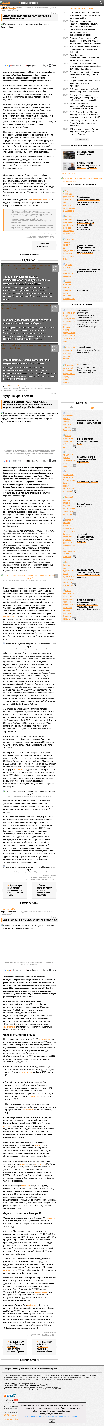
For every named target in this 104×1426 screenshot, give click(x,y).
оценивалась (9, 1027)
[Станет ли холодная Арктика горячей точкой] (69, 353)
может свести (41, 1292)
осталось (7, 1270)
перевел (7, 1126)
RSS (5, 1395)
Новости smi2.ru (8, 909)
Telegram (8, 1395)
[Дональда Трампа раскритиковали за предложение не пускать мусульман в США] (69, 249)
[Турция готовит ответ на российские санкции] (69, 270)
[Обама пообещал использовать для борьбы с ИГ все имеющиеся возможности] (69, 225)
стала (37, 1145)
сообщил (47, 200)
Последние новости (82, 8)
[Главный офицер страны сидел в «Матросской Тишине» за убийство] (69, 506)
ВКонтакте (11, 1395)
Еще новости (82, 139)
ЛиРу (14, 1395)
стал (37, 1004)
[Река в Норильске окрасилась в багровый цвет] (69, 441)
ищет (22, 1164)
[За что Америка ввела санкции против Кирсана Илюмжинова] (69, 290)
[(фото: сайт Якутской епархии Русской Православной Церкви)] (29, 577)
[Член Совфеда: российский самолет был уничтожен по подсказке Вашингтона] (69, 201)
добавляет (32, 1305)
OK (52, 1421)
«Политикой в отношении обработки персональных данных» (52, 1416)
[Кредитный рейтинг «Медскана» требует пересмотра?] (69, 459)
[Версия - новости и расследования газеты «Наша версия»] (8, 3)
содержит (51, 1218)
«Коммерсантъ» (35, 200)
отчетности (27, 1072)
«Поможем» (8, 616)
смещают (25, 1186)
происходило (45, 1039)
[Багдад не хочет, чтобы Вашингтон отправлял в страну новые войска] (69, 373)
